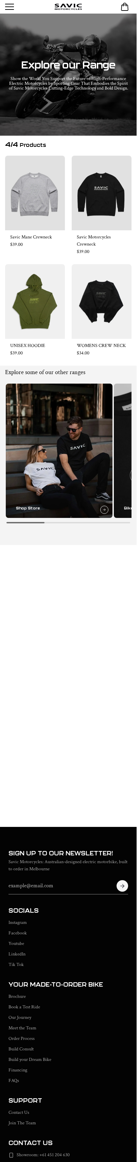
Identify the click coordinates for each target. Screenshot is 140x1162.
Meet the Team (22, 1028)
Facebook (17, 933)
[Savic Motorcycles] (68, 7)
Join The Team (22, 1123)
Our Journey (19, 1017)
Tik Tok (16, 965)
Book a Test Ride (24, 1007)
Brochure (17, 996)
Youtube (16, 944)
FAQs (13, 1081)
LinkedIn (16, 954)
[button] (125, 7)
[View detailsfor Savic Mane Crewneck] (35, 193)
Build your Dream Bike (29, 1060)
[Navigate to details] (102, 506)
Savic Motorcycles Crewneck (94, 240)
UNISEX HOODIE (27, 346)
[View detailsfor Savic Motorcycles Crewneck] (102, 193)
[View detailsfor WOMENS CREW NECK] (102, 301)
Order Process (21, 1038)
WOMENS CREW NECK (101, 346)
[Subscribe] (122, 886)
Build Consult (21, 1049)
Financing (17, 1070)
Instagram (17, 922)
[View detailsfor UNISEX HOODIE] (35, 301)
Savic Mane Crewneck (31, 237)
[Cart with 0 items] (125, 7)
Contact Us (18, 1112)
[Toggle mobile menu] (28, 7)
